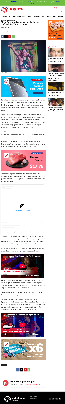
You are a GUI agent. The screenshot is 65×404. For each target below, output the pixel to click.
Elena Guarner (19, 364)
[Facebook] (54, 8)
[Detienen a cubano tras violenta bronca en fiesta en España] (56, 86)
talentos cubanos (33, 364)
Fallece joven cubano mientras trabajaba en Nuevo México (55, 109)
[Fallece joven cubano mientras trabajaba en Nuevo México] (56, 102)
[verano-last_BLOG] (23, 359)
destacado (11, 364)
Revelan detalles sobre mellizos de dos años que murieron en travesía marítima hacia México (56, 77)
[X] (60, 8)
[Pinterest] (9, 36)
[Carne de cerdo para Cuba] (23, 160)
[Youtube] (62, 8)
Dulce (7, 32)
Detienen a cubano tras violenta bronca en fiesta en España (56, 93)
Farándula (3, 20)
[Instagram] (57, 8)
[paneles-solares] (23, 96)
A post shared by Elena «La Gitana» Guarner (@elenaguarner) (22, 232)
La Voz (25, 364)
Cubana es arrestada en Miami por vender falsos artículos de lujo (56, 59)
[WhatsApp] (13, 36)
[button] (62, 11)
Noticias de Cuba (10, 20)
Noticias (50, 55)
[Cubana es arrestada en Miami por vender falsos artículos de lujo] (56, 52)
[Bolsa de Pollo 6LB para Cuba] (56, 39)
